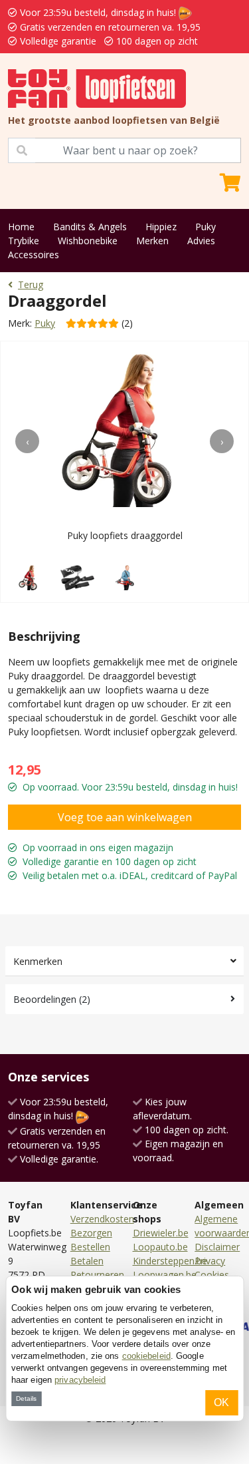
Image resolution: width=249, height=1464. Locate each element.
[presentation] (27, 441)
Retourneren (97, 1274)
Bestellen (90, 1246)
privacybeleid (80, 1380)
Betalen (87, 1260)
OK (221, 1402)
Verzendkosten (102, 1218)
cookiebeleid (146, 1356)
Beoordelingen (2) (51, 999)
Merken (152, 240)
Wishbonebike (88, 240)
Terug (30, 284)
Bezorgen (91, 1232)
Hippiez (161, 226)
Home (21, 226)
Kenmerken (37, 961)
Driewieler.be (161, 1232)
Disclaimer (217, 1246)
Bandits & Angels (90, 226)
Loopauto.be (160, 1246)
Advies (201, 240)
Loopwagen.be (165, 1274)
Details (26, 1398)
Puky (205, 226)
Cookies (212, 1274)
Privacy (210, 1260)
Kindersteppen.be (170, 1260)
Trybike (23, 240)
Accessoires (33, 254)
